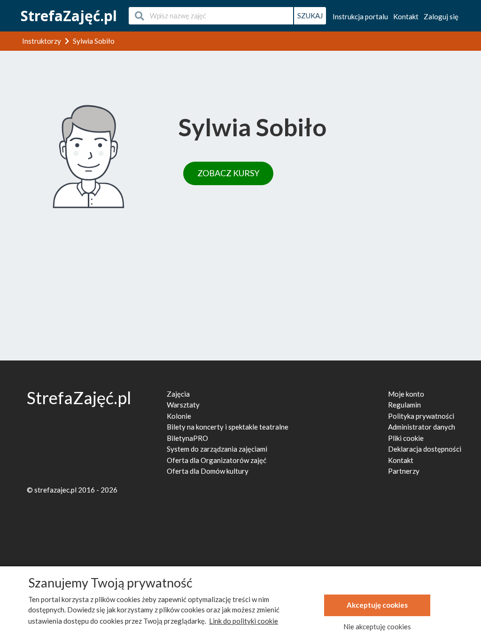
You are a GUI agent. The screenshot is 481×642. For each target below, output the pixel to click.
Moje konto (406, 394)
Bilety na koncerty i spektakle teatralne (227, 427)
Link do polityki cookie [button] (243, 621)
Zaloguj (441, 16)
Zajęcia (178, 394)
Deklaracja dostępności (424, 449)
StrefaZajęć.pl (69, 15)
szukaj (310, 15)
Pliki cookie (406, 438)
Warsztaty (183, 404)
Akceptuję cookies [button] (377, 605)
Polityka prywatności (421, 416)
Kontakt (406, 16)
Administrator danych (421, 427)
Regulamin (404, 404)
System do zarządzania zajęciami (217, 449)
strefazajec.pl (55, 489)
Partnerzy (403, 471)
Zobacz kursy (228, 173)
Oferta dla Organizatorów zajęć (216, 460)
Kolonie (179, 416)
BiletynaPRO (187, 438)
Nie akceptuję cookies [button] (377, 626)
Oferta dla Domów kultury (207, 471)
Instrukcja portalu (360, 16)
